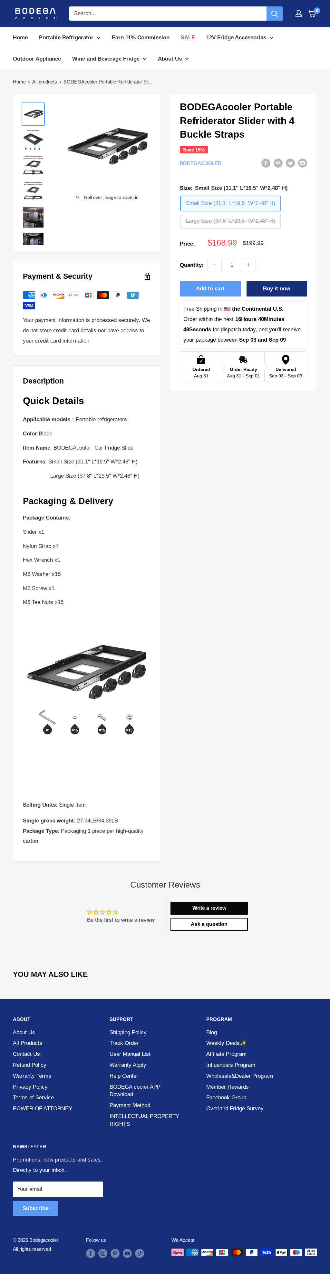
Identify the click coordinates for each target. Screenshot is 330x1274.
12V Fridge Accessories (236, 37)
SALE (188, 37)
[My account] (299, 13)
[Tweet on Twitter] (290, 163)
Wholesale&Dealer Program (239, 1076)
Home (20, 37)
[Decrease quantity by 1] (214, 265)
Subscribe (35, 1208)
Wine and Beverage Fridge (106, 59)
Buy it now (276, 289)
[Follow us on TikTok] (139, 1253)
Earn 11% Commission (141, 37)
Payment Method (130, 1105)
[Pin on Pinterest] (278, 163)
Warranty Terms (32, 1076)
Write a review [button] (209, 908)
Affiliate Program (226, 1054)
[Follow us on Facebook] (90, 1253)
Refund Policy (29, 1065)
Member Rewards (227, 1087)
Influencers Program (230, 1065)
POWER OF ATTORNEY (42, 1108)
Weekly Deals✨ (226, 1043)
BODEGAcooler (200, 163)
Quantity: (192, 265)
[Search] (275, 13)
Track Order (124, 1043)
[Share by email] (302, 163)
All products (44, 81)
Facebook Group (226, 1097)
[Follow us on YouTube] (127, 1253)
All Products (27, 1043)
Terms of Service (33, 1097)
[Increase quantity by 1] (249, 265)
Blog (211, 1032)
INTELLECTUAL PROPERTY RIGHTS (144, 1120)
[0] (312, 13)
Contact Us (26, 1054)
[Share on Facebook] (265, 163)
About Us (170, 59)
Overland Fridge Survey (235, 1108)
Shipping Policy (128, 1032)
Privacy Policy (30, 1087)
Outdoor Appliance (37, 59)
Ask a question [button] (209, 924)
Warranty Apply (128, 1065)
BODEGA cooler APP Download (135, 1091)
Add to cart (210, 289)
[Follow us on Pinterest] (115, 1253)
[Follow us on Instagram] (102, 1253)
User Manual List (130, 1054)
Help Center (124, 1076)
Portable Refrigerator (66, 37)
